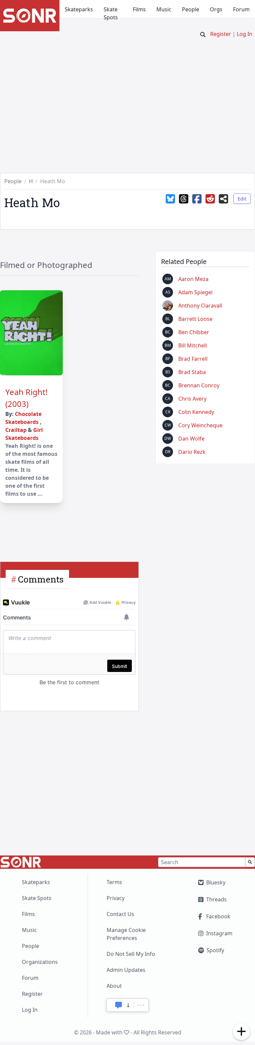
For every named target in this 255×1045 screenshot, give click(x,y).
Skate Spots (111, 13)
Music (163, 9)
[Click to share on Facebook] (197, 204)
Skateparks (79, 9)
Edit (242, 199)
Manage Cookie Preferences (126, 934)
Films (139, 9)
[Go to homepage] (29, 15)
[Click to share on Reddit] (210, 204)
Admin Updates (126, 970)
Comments (41, 579)
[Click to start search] (203, 34)
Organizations (40, 962)
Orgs (216, 9)
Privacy (116, 898)
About (114, 985)
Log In (244, 34)
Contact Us (120, 914)
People (190, 9)
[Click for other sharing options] (223, 204)
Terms (114, 882)
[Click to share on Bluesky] (170, 204)
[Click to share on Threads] (183, 204)
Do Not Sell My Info (131, 954)
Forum (241, 9)
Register (220, 34)
